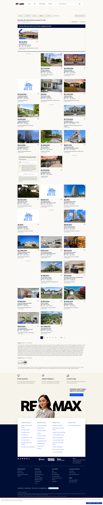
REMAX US (20, 471)
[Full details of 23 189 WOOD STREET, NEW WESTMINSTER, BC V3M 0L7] (74, 136)
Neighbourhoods (38, 479)
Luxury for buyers (56, 476)
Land (24, 435)
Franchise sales (72, 472)
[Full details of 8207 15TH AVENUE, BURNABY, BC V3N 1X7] (74, 292)
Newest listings (38, 471)
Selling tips (54, 481)
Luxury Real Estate (28, 447)
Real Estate (57, 425)
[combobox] (69, 4)
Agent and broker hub (74, 474)
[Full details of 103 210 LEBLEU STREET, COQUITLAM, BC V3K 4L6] (51, 267)
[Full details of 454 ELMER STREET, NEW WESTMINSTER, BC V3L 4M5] (74, 110)
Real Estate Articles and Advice (23, 475)
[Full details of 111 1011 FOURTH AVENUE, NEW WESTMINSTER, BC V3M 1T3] (51, 242)
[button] (53, 488)
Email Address (22, 159)
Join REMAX (71, 471)
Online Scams (21, 488)
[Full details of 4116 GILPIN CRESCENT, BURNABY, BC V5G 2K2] (28, 216)
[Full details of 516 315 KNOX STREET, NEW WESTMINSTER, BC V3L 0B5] (51, 191)
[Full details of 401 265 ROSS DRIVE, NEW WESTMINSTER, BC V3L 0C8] (28, 317)
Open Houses (26, 437)
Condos (25, 429)
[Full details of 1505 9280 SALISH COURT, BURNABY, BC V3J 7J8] (28, 136)
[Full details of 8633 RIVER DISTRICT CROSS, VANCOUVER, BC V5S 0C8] (74, 267)
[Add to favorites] (37, 41)
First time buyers (55, 474)
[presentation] (28, 34)
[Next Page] (64, 337)
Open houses (38, 476)
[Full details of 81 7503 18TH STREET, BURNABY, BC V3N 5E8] (51, 85)
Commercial (37, 481)
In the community (73, 481)
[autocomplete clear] (79, 4)
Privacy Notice (28, 488)
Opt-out (98, 503)
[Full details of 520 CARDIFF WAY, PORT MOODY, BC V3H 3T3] (28, 34)
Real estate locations (39, 474)
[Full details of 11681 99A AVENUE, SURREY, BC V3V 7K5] (74, 85)
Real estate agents (39, 478)
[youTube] (22, 458)
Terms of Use (35, 488)
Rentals (25, 440)
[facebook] (18, 458)
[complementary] (53, 488)
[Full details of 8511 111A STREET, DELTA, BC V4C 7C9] (51, 136)
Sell (34, 3)
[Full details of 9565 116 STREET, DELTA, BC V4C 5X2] (51, 292)
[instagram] (20, 458)
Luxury (36, 483)
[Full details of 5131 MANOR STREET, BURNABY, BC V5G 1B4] (51, 161)
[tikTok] (29, 458)
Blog (53, 471)
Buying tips (54, 472)
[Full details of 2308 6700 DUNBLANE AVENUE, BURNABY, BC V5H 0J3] (28, 292)
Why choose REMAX (73, 480)
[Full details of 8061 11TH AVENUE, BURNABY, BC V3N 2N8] (74, 59)
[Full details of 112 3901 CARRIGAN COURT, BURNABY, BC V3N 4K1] (28, 110)
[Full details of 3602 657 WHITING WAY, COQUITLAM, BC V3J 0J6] (74, 216)
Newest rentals (38, 472)
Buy (29, 3)
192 (61, 337)
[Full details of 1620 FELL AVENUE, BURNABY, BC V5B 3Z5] (51, 59)
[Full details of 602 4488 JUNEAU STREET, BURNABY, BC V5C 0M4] (74, 191)
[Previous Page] (38, 337)
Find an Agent (42, 3)
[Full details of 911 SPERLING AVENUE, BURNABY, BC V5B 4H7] (28, 85)
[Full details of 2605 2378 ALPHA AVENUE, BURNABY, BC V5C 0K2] (74, 242)
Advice (50, 3)
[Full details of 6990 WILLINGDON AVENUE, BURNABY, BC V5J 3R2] (28, 242)
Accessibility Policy (43, 488)
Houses (25, 432)
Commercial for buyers (57, 478)
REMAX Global (21, 472)
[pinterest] (24, 458)
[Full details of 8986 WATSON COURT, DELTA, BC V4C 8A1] (28, 191)
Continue (90, 503)
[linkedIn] (26, 458)
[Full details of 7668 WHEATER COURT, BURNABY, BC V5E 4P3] (51, 317)
